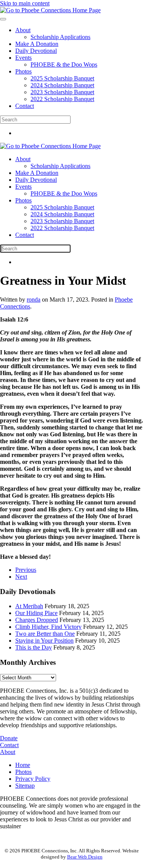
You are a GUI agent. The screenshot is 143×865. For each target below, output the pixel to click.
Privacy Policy (32, 778)
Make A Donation (36, 44)
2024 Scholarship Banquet (62, 85)
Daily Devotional (36, 50)
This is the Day (33, 647)
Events (23, 57)
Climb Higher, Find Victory (48, 626)
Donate (9, 738)
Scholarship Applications (60, 37)
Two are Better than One (45, 633)
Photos (23, 71)
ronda (33, 299)
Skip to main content (25, 3)
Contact (24, 106)
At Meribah (29, 606)
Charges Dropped (36, 620)
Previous (25, 569)
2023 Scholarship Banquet (62, 92)
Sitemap (25, 785)
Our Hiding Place (36, 613)
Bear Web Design (85, 857)
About (23, 30)
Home (22, 765)
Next (21, 576)
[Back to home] (50, 10)
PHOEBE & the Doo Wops (64, 64)
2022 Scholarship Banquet (62, 99)
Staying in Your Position (44, 640)
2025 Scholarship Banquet (62, 78)
